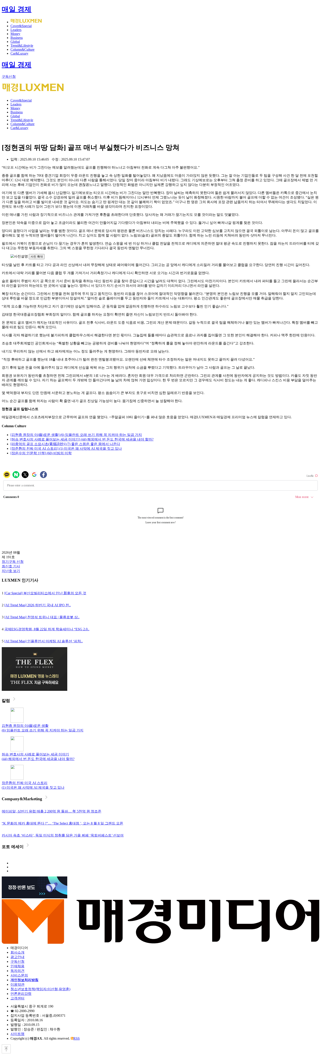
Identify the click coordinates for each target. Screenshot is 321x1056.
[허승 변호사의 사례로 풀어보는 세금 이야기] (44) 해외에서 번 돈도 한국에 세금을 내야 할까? (82, 439)
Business (16, 38)
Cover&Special (21, 26)
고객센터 (17, 998)
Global (15, 41)
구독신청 (9, 76)
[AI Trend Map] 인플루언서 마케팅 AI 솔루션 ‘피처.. (43, 641)
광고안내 (17, 957)
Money (15, 34)
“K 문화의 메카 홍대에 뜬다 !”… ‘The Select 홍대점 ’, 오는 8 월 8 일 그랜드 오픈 (62, 823)
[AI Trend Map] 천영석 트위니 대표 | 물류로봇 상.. (41, 617)
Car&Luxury (19, 53)
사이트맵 (17, 1034)
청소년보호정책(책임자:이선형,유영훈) (40, 989)
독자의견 (17, 971)
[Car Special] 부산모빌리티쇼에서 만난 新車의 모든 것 (45, 593)
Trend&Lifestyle (21, 45)
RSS (76, 1038)
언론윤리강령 (20, 994)
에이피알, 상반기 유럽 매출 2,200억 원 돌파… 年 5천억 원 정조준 (51, 811)
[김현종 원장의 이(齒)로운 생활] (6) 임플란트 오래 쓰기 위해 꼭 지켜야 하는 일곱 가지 (76, 435)
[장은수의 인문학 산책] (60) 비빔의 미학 (41, 453)
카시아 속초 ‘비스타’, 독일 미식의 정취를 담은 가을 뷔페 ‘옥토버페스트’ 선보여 (63, 835)
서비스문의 (19, 975)
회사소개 (17, 952)
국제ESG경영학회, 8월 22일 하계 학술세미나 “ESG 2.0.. (46, 629)
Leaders (15, 30)
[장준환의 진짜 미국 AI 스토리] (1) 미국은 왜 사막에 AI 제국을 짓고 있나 (66, 448)
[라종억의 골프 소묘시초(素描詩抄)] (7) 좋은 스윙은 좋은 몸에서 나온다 (65, 444)
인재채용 (17, 966)
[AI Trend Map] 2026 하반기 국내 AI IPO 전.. (37, 605)
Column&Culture (22, 49)
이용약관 (17, 984)
